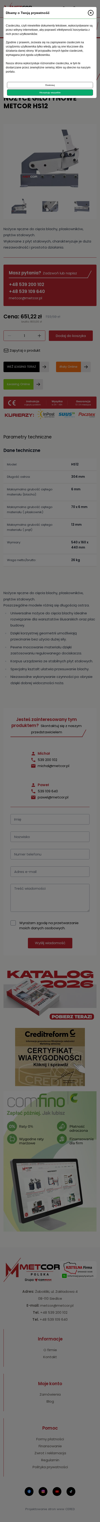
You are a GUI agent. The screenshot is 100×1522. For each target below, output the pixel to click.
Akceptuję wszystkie (50, 92)
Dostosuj (50, 85)
